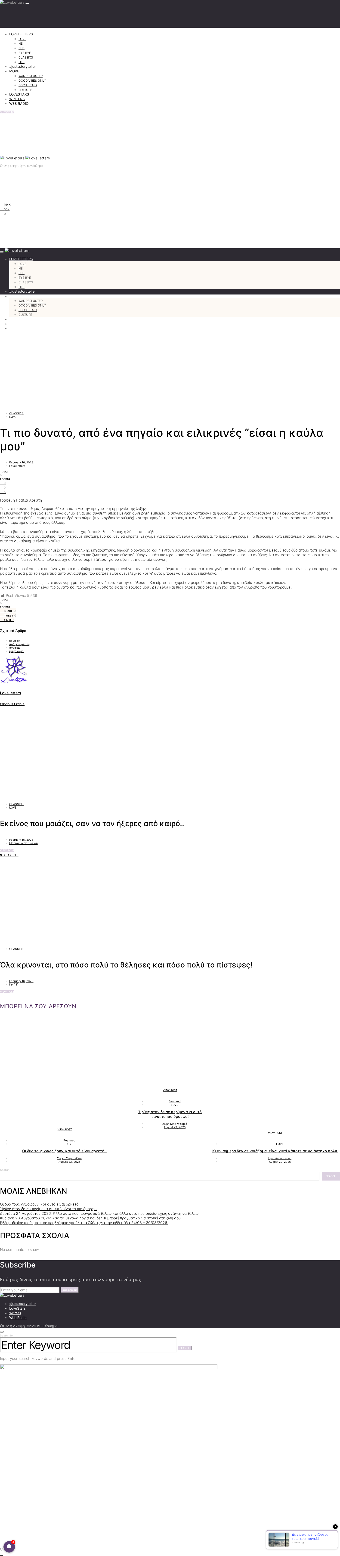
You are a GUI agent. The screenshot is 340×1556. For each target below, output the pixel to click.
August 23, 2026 (69, 1161)
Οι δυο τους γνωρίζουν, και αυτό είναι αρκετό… (64, 1151)
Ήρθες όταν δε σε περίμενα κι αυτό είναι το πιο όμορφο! (170, 1114)
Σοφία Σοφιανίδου (69, 1158)
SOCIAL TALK (28, 85)
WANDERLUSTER (31, 76)
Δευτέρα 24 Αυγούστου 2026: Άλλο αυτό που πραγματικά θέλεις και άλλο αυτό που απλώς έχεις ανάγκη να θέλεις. (99, 1213)
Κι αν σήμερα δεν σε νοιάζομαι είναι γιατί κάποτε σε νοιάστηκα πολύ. (275, 1151)
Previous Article (12, 704)
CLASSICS (26, 57)
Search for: (7, 1335)
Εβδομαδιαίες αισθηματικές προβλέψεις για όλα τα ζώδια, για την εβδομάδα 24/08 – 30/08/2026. (84, 1222)
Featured (69, 1140)
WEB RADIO (18, 103)
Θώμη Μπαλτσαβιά (174, 1123)
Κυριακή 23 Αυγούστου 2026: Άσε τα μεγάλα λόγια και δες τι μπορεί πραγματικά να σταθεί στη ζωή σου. (91, 1218)
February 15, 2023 (21, 839)
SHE (22, 48)
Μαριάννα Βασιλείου (23, 843)
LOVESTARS (19, 94)
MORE (14, 71)
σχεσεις (14, 647)
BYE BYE (25, 53)
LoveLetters (17, 466)
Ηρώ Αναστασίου (279, 1158)
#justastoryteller (22, 66)
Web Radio (18, 1317)
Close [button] (5, 1549)
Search (4, 1170)
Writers (15, 1313)
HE (21, 43)
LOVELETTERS (21, 34)
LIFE (22, 62)
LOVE (22, 39)
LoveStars (17, 1308)
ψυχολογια (16, 651)
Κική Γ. (13, 984)
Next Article (9, 855)
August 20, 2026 (280, 1161)
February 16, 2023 (21, 462)
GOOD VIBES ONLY (32, 80)
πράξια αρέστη (19, 644)
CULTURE (25, 90)
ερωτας (14, 640)
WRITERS (17, 99)
